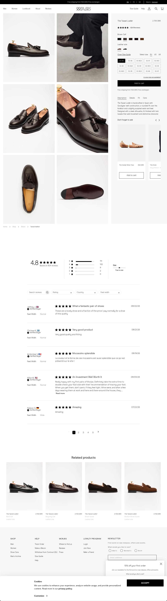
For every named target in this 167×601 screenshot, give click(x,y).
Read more (60, 393)
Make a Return (40, 548)
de (140, 2)
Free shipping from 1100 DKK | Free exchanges (83, 2)
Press (61, 552)
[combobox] (62, 292)
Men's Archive (15, 556)
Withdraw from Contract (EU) (46, 552)
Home (5, 227)
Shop (14, 227)
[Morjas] (83, 8)
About (37, 9)
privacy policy (65, 589)
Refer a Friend (89, 552)
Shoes (23, 227)
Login (86, 544)
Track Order (39, 544)
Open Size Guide (124, 55)
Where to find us (65, 544)
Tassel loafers (35, 227)
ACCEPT (145, 583)
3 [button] (83, 432)
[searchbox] (36, 292)
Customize (39, 596)
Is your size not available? (152, 77)
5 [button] (93, 432)
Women (14, 9)
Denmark (155, 2)
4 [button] (88, 432)
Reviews (48, 9)
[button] (86, 261)
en (128, 2)
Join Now (87, 548)
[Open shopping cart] (162, 8)
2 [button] (78, 432)
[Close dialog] (161, 564)
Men (4, 9)
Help (143, 9)
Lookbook (26, 9)
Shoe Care (14, 552)
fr (134, 2)
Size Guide (134, 9)
